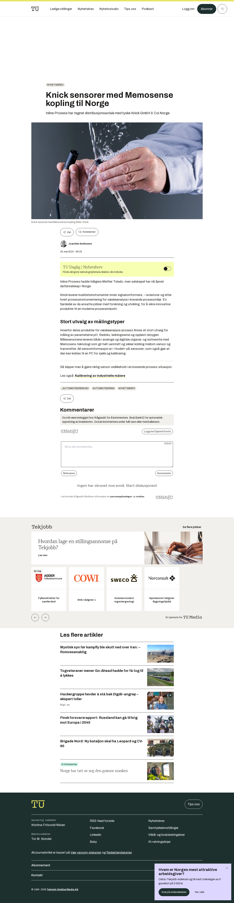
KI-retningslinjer (159, 841)
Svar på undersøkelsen (174, 892)
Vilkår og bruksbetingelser (166, 834)
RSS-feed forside (102, 821)
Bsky (93, 841)
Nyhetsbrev (55, 85)
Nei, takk (199, 892)
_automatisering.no (75, 388)
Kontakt (37, 875)
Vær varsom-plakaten (86, 852)
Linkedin (95, 834)
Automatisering (103, 388)
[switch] (167, 269)
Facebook (97, 828)
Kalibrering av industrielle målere (100, 375)
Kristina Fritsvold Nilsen (48, 825)
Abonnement (40, 865)
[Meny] (222, 9)
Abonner (207, 9)
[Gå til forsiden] (35, 9)
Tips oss (194, 804)
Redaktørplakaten (119, 852)
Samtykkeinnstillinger (163, 828)
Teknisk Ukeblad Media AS (62, 889)
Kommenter (89, 232)
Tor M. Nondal (41, 839)
